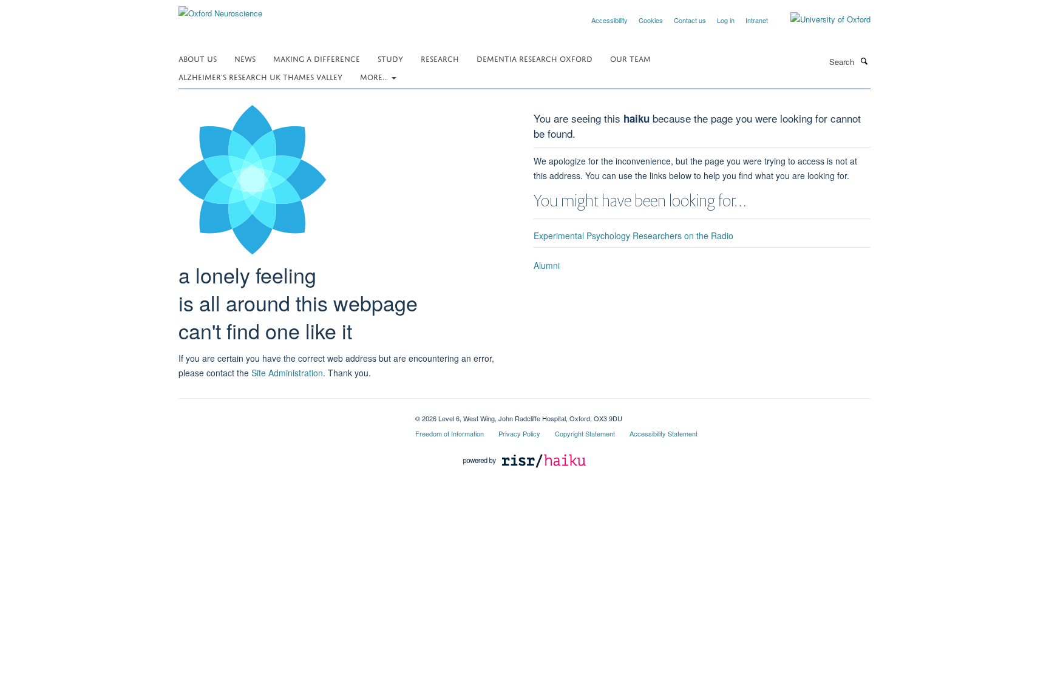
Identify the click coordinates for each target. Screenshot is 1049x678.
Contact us (690, 20)
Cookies (651, 20)
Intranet (756, 20)
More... (375, 76)
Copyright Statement (585, 433)
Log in (726, 20)
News (245, 58)
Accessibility (609, 20)
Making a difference (316, 58)
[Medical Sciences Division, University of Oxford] (287, 414)
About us (197, 58)
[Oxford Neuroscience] (220, 9)
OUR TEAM (630, 58)
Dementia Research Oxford (534, 58)
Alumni (547, 265)
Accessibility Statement (664, 433)
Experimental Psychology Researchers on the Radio (633, 235)
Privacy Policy (519, 433)
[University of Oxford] (821, 19)
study (390, 58)
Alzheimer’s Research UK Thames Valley (260, 76)
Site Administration (287, 373)
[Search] (864, 60)
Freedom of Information (449, 433)
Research (440, 58)
